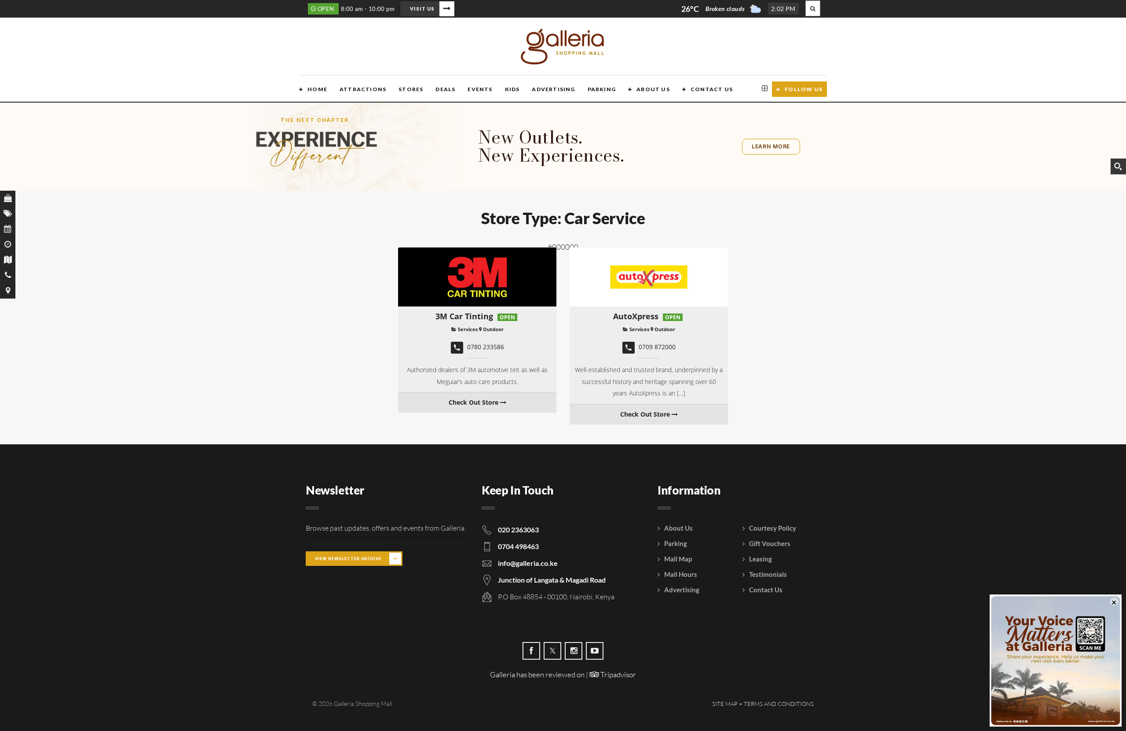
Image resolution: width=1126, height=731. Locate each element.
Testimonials (768, 574)
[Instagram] (573, 651)
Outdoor (493, 329)
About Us (653, 89)
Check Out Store (474, 402)
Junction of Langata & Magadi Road (552, 580)
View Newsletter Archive (348, 558)
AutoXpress (635, 316)
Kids (512, 89)
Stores (410, 89)
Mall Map (678, 559)
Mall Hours (680, 574)
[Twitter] (552, 651)
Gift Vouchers (769, 543)
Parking (602, 89)
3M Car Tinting (464, 316)
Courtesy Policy (772, 528)
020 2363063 (518, 529)
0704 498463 (518, 546)
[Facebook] (531, 651)
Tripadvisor (617, 674)
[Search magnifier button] (1118, 166)
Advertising (553, 89)
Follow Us (804, 89)
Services (467, 329)
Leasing (760, 559)
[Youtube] (594, 651)
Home (317, 89)
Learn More (771, 146)
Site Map (725, 703)
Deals (445, 89)
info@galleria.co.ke (528, 563)
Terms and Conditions (779, 703)
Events (480, 89)
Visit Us (422, 8)
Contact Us (712, 89)
